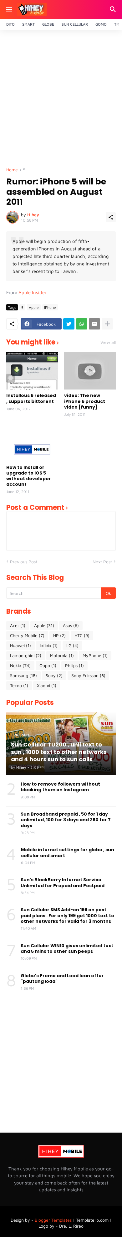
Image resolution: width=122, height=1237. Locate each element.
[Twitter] (68, 323)
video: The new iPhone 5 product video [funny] (84, 401)
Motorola (62, 655)
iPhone (50, 307)
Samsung (23, 675)
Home (12, 170)
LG (72, 645)
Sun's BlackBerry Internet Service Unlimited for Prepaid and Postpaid (62, 882)
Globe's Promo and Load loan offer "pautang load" (62, 978)
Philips (74, 665)
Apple (34, 307)
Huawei (20, 645)
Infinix (49, 645)
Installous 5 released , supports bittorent (31, 398)
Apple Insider (32, 292)
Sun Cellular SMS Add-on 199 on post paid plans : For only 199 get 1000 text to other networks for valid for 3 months (67, 915)
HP (59, 635)
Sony (54, 675)
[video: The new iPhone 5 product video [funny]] (90, 371)
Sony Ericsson (88, 675)
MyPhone (95, 655)
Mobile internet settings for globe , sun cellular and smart (67, 852)
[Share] (111, 217)
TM (116, 24)
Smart (28, 24)
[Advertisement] (61, 100)
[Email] (94, 323)
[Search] (113, 9)
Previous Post (23, 561)
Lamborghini (25, 655)
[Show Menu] (8, 9)
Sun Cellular (75, 24)
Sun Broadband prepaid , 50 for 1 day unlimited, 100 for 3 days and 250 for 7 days (66, 819)
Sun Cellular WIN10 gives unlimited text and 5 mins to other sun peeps (67, 948)
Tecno (19, 685)
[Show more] (107, 323)
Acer (17, 625)
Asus (71, 625)
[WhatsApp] (81, 323)
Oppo (47, 665)
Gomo (101, 24)
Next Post (102, 561)
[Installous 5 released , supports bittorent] (32, 371)
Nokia (20, 665)
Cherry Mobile (27, 635)
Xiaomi (46, 685)
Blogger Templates (53, 1220)
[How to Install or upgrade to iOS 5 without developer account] (32, 442)
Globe (48, 24)
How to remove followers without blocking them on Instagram (60, 786)
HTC (81, 635)
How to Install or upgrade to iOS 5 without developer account (28, 476)
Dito (10, 24)
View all (108, 342)
